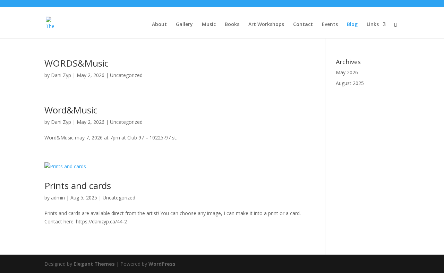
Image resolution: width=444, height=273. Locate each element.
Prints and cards (77, 185)
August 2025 (350, 83)
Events (330, 24)
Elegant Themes (94, 264)
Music (209, 24)
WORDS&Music (76, 63)
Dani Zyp (61, 75)
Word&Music (70, 110)
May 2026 (347, 72)
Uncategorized (126, 75)
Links (373, 24)
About (159, 24)
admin (58, 197)
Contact (303, 24)
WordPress (162, 264)
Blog (352, 24)
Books (232, 24)
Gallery (184, 24)
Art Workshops (266, 24)
